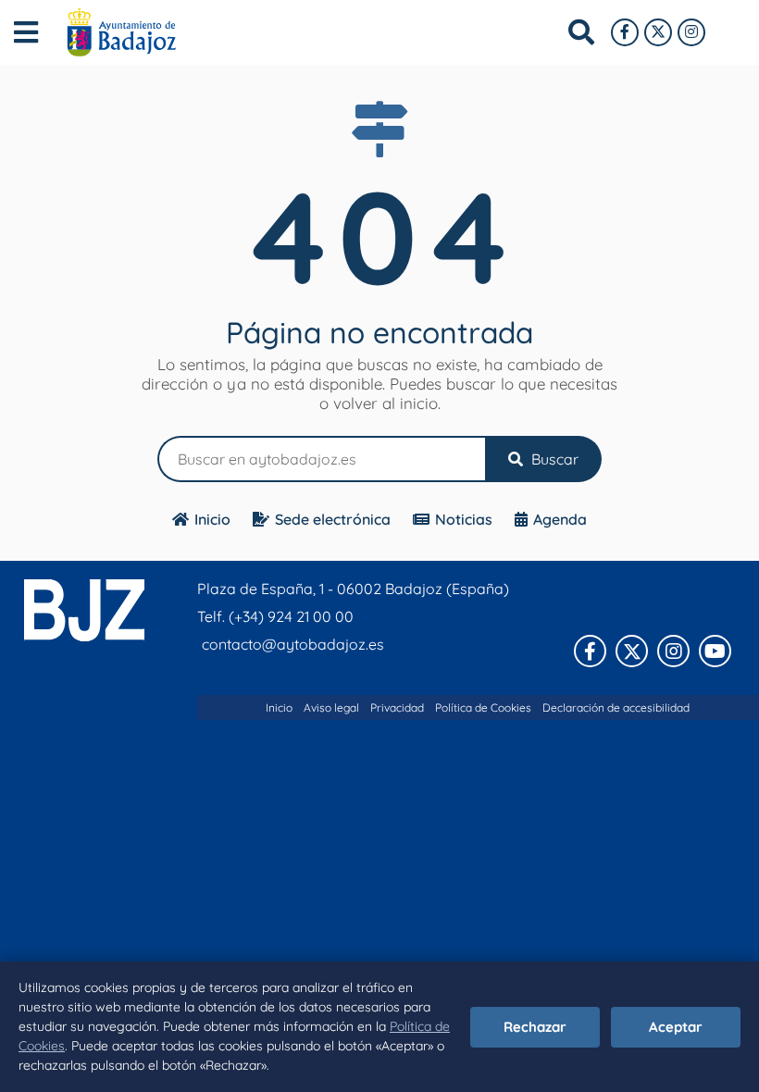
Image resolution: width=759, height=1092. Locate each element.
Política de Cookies (483, 707)
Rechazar (535, 1027)
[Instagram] (691, 32)
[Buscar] (581, 32)
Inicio (212, 519)
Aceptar (676, 1027)
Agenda (560, 519)
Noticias (463, 519)
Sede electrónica (333, 519)
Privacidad (397, 707)
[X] (658, 32)
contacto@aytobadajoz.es (293, 644)
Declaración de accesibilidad (616, 707)
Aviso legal (331, 707)
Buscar (553, 459)
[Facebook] (625, 32)
